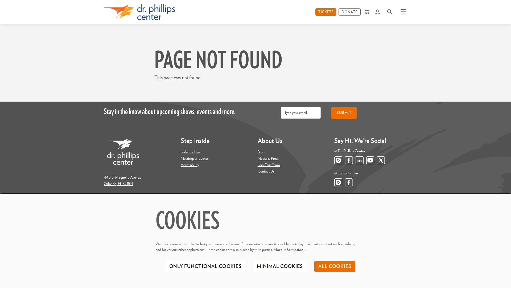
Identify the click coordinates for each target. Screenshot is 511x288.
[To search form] (390, 12)
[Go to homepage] (139, 12)
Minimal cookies (280, 266)
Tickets (325, 12)
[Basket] (367, 12)
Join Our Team (269, 165)
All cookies (334, 266)
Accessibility (190, 165)
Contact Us (266, 171)
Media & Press (268, 159)
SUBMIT (344, 113)
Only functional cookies (205, 266)
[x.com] (381, 160)
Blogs (262, 152)
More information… (290, 250)
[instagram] (338, 160)
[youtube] (370, 160)
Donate (349, 12)
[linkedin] (360, 160)
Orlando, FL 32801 (118, 184)
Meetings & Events (194, 159)
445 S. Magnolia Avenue (122, 177)
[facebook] (349, 160)
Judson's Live (190, 152)
